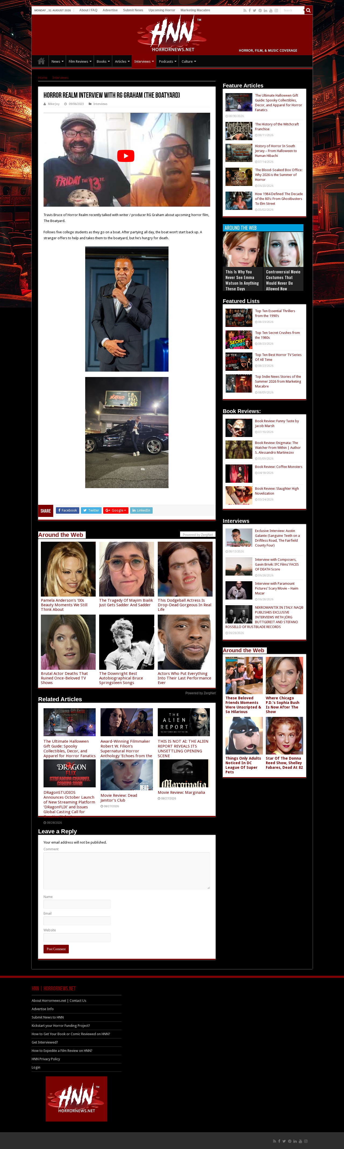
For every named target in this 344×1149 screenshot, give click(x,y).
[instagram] (276, 10)
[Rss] (245, 10)
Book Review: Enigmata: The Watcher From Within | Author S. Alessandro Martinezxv (278, 447)
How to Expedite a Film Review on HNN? (62, 1051)
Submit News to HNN (48, 1017)
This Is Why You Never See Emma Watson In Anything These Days (242, 280)
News (56, 61)
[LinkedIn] (265, 10)
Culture (187, 61)
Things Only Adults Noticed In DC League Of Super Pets (243, 765)
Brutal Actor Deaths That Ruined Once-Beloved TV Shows (64, 678)
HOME (41, 60)
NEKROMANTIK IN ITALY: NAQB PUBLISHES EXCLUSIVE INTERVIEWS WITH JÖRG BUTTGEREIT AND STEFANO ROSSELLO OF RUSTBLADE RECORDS (264, 617)
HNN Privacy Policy (46, 1059)
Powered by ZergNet (200, 693)
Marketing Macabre (195, 10)
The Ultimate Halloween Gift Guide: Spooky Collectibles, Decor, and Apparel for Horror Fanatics (70, 748)
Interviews (142, 61)
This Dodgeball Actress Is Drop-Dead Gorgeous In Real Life (184, 605)
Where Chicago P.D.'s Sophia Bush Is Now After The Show (282, 705)
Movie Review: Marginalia (181, 792)
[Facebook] (249, 10)
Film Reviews (78, 61)
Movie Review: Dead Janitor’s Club (119, 798)
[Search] (308, 10)
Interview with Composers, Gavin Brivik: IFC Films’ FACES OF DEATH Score (277, 564)
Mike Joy (53, 104)
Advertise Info (43, 1009)
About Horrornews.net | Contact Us (59, 1001)
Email (48, 913)
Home (42, 78)
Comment (51, 849)
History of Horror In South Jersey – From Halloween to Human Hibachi (276, 151)
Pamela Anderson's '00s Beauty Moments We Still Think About (64, 605)
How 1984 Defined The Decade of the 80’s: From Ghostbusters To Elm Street (279, 199)
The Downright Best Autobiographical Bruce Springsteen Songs (121, 678)
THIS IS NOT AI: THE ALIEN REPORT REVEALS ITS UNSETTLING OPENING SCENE (183, 748)
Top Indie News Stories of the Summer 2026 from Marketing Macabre (278, 381)
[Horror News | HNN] (172, 33)
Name (48, 897)
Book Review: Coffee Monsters (278, 467)
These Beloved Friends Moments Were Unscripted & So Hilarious (243, 705)
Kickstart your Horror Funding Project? (61, 1026)
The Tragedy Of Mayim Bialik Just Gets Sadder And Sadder (126, 602)
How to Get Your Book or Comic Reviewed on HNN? (71, 1034)
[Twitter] (254, 10)
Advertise (110, 10)
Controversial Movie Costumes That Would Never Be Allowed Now (283, 280)
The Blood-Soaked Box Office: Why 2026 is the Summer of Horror (278, 175)
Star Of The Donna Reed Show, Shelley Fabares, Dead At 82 (284, 763)
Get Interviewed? (45, 1042)
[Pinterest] (260, 10)
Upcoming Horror (162, 10)
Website (50, 930)
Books (101, 61)
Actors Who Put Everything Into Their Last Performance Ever (184, 678)
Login (36, 1067)
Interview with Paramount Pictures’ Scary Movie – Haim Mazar (276, 588)
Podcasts (166, 61)
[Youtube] (271, 10)
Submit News (133, 10)
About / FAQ (88, 10)
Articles (120, 61)
